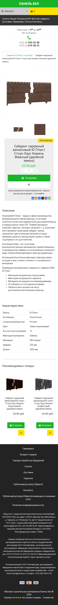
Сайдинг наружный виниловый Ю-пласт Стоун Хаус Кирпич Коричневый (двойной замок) (14, 403)
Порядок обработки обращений (28, 460)
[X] (42, 198)
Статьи (28, 22)
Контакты (37, 22)
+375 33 (29, 45)
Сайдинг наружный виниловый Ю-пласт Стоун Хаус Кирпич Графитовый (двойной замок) (43, 403)
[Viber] (46, 198)
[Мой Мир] (39, 198)
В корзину (31, 178)
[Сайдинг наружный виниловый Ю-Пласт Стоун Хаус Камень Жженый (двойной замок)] (29, 93)
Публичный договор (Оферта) (28, 484)
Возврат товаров (28, 454)
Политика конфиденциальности (28, 505)
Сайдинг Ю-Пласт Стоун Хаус (20, 55)
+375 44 (29, 42)
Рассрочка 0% (24, 19)
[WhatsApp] (49, 198)
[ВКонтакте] (33, 198)
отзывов (36, 597)
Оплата (6, 19)
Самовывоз (18, 22)
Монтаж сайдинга (40, 19)
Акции (13, 19)
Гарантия (28, 478)
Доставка (7, 22)
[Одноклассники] (36, 198)
